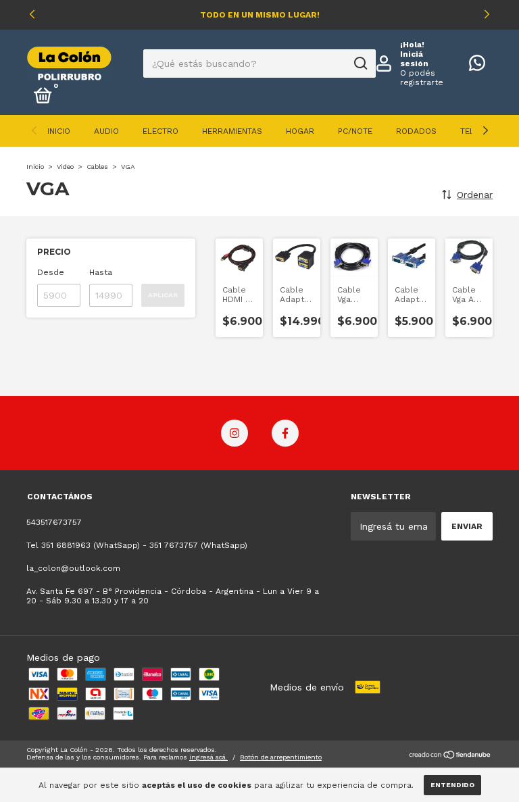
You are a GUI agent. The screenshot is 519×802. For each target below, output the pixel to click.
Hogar (300, 131)
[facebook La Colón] (285, 433)
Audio (106, 131)
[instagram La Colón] (234, 433)
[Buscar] (360, 63)
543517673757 (54, 522)
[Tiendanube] (450, 755)
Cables (97, 166)
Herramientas (232, 131)
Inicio (58, 131)
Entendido (452, 784)
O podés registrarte (421, 77)
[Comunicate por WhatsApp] (477, 66)
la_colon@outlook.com (73, 568)
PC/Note (355, 131)
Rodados (416, 131)
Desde (50, 272)
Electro (160, 131)
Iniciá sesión (414, 58)
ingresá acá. (208, 757)
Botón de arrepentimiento (281, 757)
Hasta (100, 272)
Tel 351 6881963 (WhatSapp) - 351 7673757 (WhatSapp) (136, 545)
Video (65, 166)
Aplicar (163, 295)
